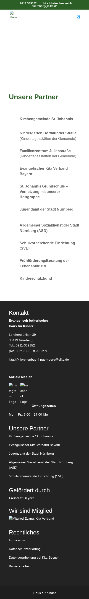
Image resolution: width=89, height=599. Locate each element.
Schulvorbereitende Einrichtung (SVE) (36, 476)
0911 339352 (28, 3)
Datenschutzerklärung (25, 549)
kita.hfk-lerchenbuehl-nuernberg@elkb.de (39, 359)
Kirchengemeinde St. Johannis (31, 436)
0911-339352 (25, 345)
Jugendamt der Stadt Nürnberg (31, 453)
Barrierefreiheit (19, 566)
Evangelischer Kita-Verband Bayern (34, 445)
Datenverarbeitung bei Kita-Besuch (34, 557)
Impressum (17, 540)
